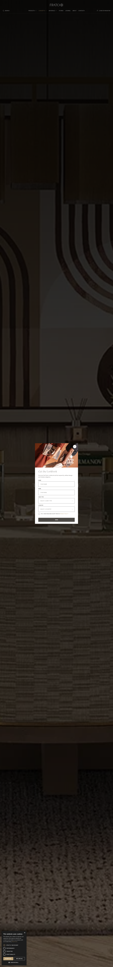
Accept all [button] (8, 958)
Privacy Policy (64, 513)
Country (40, 505)
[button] (14, 962)
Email (39, 488)
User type (41, 496)
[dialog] (14, 948)
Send (56, 519)
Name (39, 480)
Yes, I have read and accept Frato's (50, 513)
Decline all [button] (19, 958)
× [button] (24, 932)
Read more (14, 941)
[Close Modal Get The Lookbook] (74, 446)
